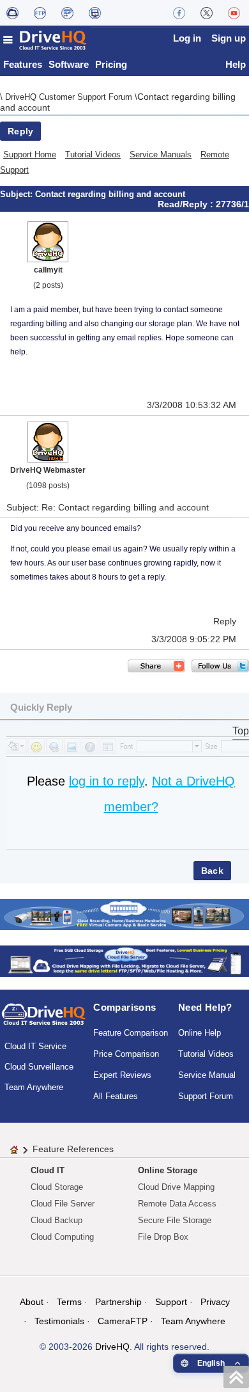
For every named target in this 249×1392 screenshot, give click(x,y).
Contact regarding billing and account (110, 194)
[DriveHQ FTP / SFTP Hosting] (39, 13)
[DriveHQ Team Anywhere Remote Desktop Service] (94, 13)
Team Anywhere (33, 1087)
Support (171, 1302)
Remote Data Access (177, 1203)
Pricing (111, 64)
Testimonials (59, 1321)
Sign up (228, 38)
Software (69, 64)
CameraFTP (122, 1321)
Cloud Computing (62, 1237)
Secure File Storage (174, 1220)
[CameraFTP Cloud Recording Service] (67, 13)
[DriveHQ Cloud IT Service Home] (45, 40)
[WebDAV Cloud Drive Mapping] (12, 13)
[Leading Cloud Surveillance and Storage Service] (124, 913)
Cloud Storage (57, 1187)
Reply (20, 131)
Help (235, 64)
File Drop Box (163, 1237)
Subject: (17, 194)
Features (22, 64)
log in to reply (106, 781)
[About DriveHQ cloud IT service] (43, 1020)
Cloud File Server (62, 1203)
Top (240, 730)
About (31, 1302)
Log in (187, 38)
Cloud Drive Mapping (176, 1187)
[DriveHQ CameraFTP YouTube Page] (234, 13)
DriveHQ (112, 1346)
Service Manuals (161, 154)
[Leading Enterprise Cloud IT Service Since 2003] (124, 960)
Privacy (215, 1302)
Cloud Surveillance (38, 1067)
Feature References (73, 1149)
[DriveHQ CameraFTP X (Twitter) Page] (206, 13)
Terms (69, 1302)
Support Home (29, 154)
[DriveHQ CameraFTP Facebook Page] (179, 13)
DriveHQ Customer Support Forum (70, 97)
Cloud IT (47, 1170)
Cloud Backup (56, 1220)
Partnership (118, 1302)
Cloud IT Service (35, 1046)
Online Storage (167, 1170)
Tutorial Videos (93, 154)
